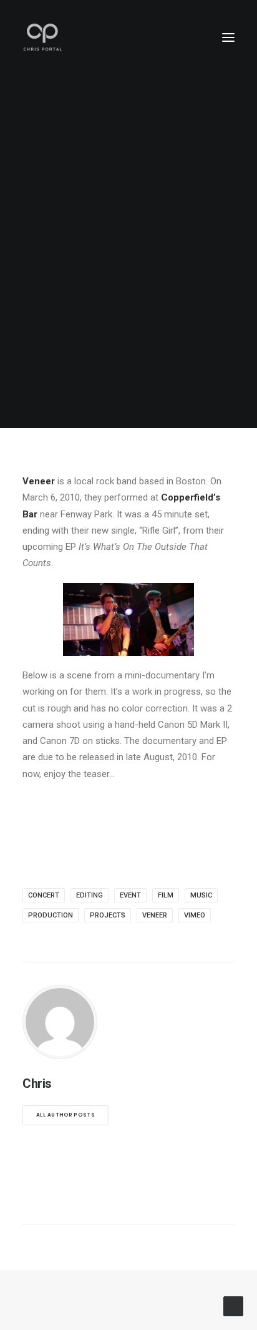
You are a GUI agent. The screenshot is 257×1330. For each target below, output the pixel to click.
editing (89, 895)
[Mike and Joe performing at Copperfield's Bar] (128, 620)
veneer (154, 915)
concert (43, 895)
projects (107, 915)
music (201, 895)
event (130, 895)
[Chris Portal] (42, 37)
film (165, 895)
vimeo (194, 915)
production (50, 915)
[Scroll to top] (233, 1305)
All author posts (65, 1115)
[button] (228, 37)
